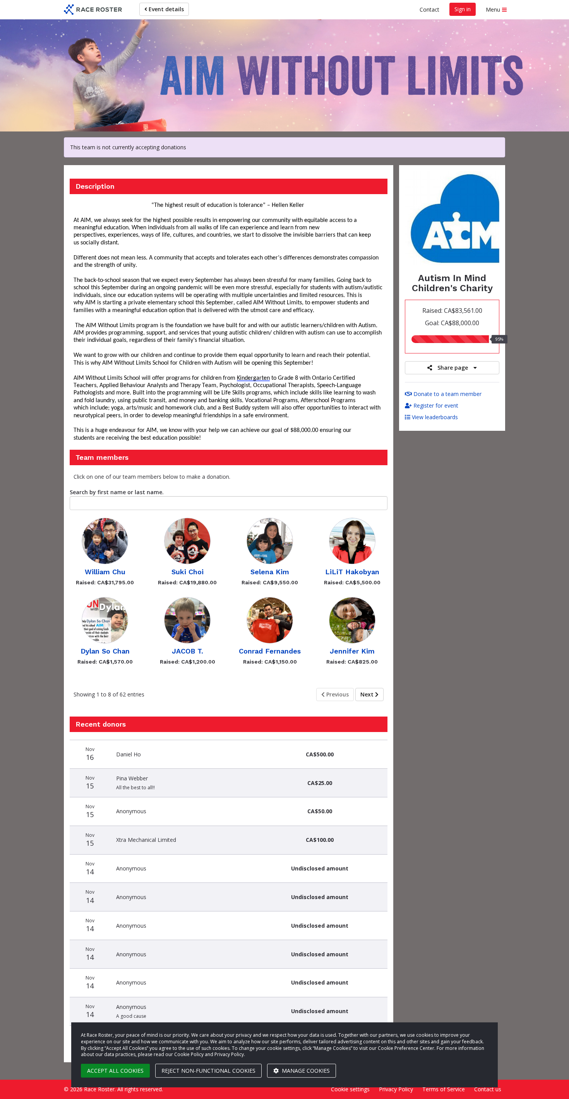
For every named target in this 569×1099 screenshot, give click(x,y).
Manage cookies (305, 1070)
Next (367, 694)
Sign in (462, 9)
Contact (429, 9)
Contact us (487, 1089)
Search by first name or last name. (117, 492)
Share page (453, 367)
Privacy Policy (396, 1089)
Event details (165, 9)
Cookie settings (350, 1089)
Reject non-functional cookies (208, 1070)
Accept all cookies (115, 1070)
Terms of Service (443, 1089)
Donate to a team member (447, 394)
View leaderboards (434, 417)
